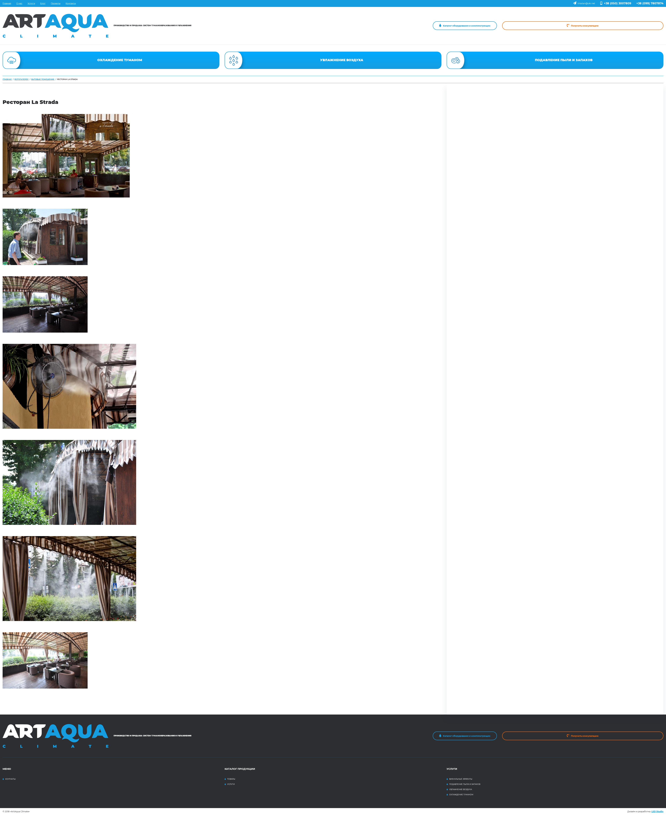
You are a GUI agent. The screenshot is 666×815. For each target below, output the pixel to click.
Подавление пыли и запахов (464, 784)
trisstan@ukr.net (586, 3)
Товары (231, 779)
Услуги (231, 784)
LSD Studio (657, 811)
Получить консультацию (585, 25)
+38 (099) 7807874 (649, 3)
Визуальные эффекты (460, 779)
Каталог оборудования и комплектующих (466, 25)
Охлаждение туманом (461, 795)
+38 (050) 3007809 (617, 3)
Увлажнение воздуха (460, 789)
